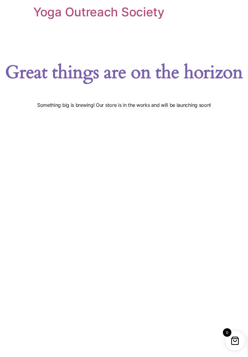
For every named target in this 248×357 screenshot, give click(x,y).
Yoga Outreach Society (99, 12)
